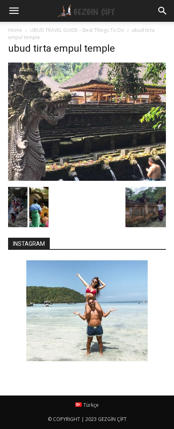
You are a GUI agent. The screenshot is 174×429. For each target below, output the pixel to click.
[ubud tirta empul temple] (87, 178)
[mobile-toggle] (14, 11)
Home (15, 30)
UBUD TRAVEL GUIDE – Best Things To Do (77, 30)
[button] (162, 11)
